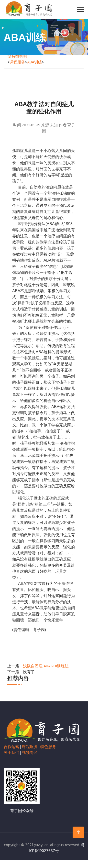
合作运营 (11, 747)
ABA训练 (34, 62)
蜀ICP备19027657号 (56, 848)
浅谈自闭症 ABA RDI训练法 (46, 666)
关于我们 (11, 753)
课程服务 (17, 62)
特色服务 (48, 747)
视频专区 (30, 753)
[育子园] (42, 730)
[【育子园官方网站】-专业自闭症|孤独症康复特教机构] (28, 8)
